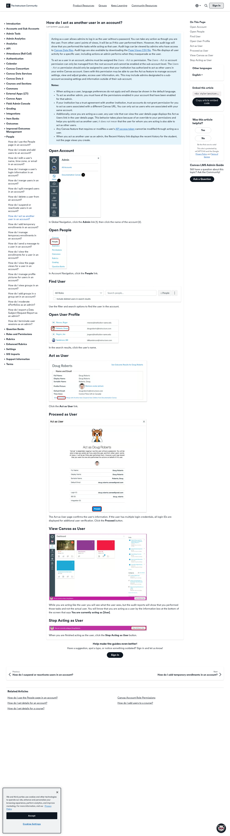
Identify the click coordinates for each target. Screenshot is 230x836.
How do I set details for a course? (26, 708)
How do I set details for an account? (27, 703)
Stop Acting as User (201, 60)
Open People (197, 31)
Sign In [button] (115, 654)
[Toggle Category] (5, 23)
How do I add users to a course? (135, 703)
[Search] (206, 5)
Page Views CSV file (139, 50)
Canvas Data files (63, 50)
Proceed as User (199, 50)
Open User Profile (200, 41)
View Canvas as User (201, 55)
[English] (22, 6)
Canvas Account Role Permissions (136, 697)
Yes (203, 130)
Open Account (198, 26)
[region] (32, 811)
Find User (195, 36)
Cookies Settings (32, 824)
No (203, 138)
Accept (32, 815)
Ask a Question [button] (202, 179)
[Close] (57, 792)
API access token (125, 128)
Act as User (196, 46)
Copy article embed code (207, 102)
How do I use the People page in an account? (33, 697)
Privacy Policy (201, 154)
